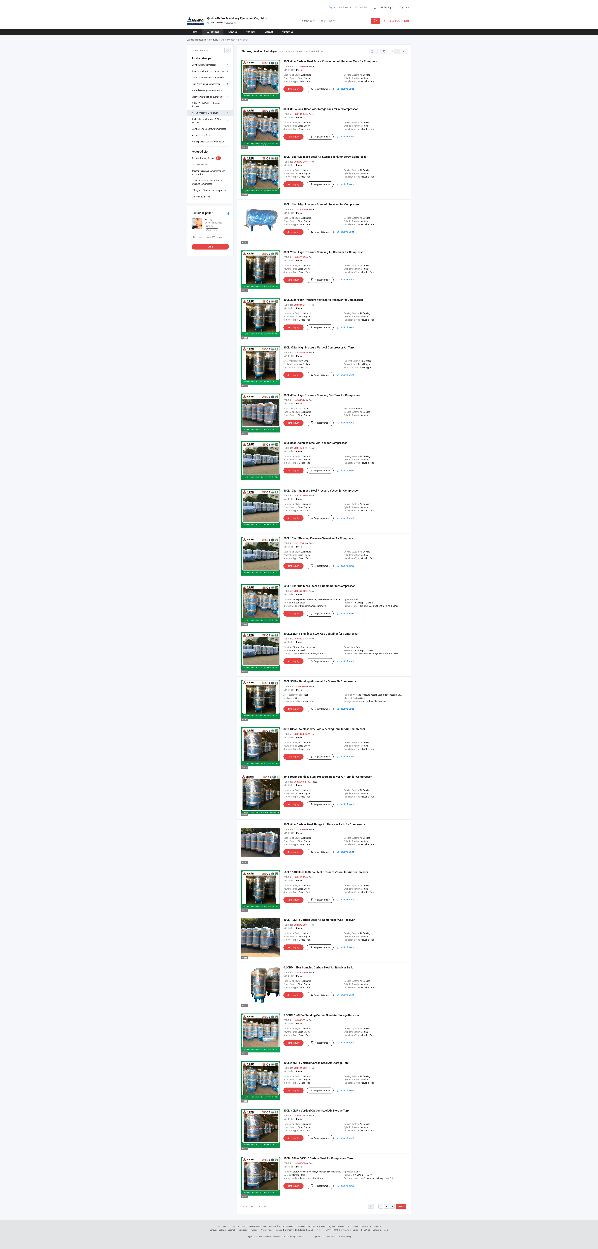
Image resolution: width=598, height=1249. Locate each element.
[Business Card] (227, 213)
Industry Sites (319, 1226)
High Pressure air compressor (206, 83)
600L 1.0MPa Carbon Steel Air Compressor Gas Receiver (319, 919)
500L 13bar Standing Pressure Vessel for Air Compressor (319, 538)
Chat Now (213, 230)
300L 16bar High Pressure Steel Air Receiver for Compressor (321, 204)
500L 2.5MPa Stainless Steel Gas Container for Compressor (320, 633)
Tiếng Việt (365, 1230)
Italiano (278, 1230)
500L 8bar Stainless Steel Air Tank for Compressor (315, 442)
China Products (238, 1226)
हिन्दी (336, 1230)
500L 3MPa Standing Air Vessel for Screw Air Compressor (319, 681)
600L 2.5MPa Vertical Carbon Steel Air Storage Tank (316, 1062)
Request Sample (322, 88)
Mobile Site (366, 1226)
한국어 (319, 1230)
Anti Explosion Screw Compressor (208, 141)
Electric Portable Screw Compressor (209, 128)
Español (231, 1230)
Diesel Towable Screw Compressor (208, 77)
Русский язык (266, 1230)
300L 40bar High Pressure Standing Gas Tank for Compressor (322, 395)
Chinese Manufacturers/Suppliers (262, 1226)
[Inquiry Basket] (375, 7)
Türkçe (355, 1230)
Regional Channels (336, 1226)
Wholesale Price (303, 1226)
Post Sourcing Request (398, 20)
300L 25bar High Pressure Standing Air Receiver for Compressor (324, 252)
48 (265, 1206)
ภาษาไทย (345, 1230)
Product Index (353, 1226)
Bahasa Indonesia (380, 1230)
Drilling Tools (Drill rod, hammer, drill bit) (207, 105)
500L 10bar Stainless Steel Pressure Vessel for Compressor (321, 490)
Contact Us (287, 31)
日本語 (328, 1230)
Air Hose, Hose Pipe (201, 135)
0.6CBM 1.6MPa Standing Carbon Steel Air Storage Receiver (321, 1015)
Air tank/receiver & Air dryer (205, 112)
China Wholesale (286, 1226)
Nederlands (300, 1230)
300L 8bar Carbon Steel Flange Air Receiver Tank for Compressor (324, 824)
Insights (377, 1226)
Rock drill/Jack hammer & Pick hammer (206, 121)
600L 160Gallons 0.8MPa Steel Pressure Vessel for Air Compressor (325, 872)
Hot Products (222, 1226)
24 (252, 1206)
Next (399, 1206)
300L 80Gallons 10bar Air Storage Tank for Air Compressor (320, 109)
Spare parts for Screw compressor (208, 71)
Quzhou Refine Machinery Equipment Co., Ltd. (235, 18)
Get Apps (388, 7)
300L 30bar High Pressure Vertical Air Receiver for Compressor (323, 299)
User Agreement (316, 1236)
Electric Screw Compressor (204, 64)
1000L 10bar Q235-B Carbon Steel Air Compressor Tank (318, 1158)
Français (253, 1230)
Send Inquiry (293, 88)
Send (210, 246)
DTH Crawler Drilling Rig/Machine (207, 96)
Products (214, 31)
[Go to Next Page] (403, 51)
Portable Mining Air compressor (207, 90)
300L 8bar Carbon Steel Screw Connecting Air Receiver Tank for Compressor (331, 61)
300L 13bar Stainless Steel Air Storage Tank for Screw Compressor (325, 156)
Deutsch (288, 1230)
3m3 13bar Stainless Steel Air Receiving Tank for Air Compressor (324, 729)
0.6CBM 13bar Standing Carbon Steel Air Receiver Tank (318, 967)
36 (258, 1206)
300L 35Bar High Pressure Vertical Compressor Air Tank (318, 347)
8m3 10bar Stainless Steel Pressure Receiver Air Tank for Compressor (327, 776)
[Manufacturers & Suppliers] (207, 6)
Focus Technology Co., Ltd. (278, 1236)
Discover (269, 31)
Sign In (332, 7)
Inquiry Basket (347, 88)
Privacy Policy (345, 1236)
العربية (310, 1230)
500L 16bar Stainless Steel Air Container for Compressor (319, 586)
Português (242, 1230)
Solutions (250, 31)
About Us (232, 31)
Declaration (331, 1236)
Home (194, 31)
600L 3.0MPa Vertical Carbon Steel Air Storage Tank (316, 1110)
